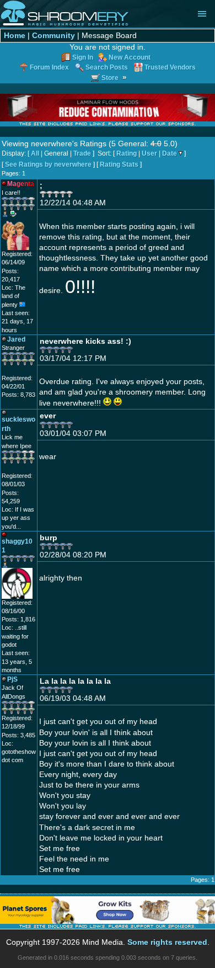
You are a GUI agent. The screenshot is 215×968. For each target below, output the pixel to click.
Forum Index (49, 67)
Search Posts (106, 67)
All (35, 153)
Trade (82, 153)
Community (53, 35)
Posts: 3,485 (18, 735)
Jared (16, 339)
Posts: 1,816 (18, 619)
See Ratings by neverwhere (48, 164)
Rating (126, 153)
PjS (12, 679)
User (149, 153)
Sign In (82, 57)
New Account (129, 57)
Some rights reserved (167, 942)
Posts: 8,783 (18, 394)
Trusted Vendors (170, 67)
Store (110, 77)
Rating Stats (119, 164)
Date (169, 153)
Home (14, 35)
